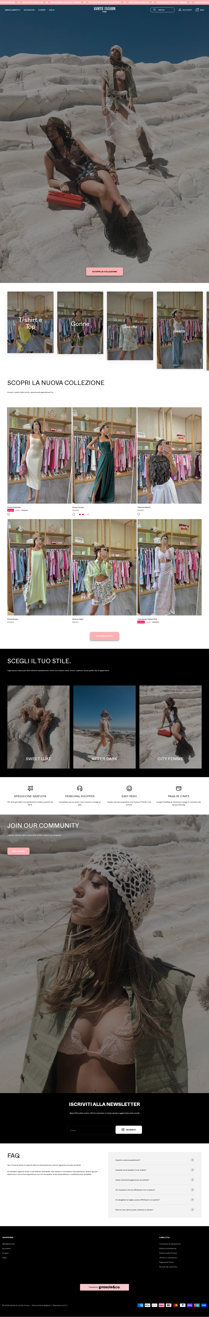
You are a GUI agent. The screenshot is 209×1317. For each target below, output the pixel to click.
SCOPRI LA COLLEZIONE (104, 271)
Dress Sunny (12, 619)
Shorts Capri (77, 619)
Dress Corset (78, 507)
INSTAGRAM (18, 851)
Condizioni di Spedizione (170, 1243)
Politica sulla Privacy (168, 1253)
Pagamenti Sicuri (166, 1262)
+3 (88, 514)
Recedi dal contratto (168, 1266)
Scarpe (41, 9)
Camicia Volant (143, 507)
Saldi (51, 9)
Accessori (29, 9)
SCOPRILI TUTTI (104, 636)
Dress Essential (14, 507)
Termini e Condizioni (168, 1257)
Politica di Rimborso (167, 1248)
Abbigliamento (12, 9)
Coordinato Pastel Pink (147, 619)
